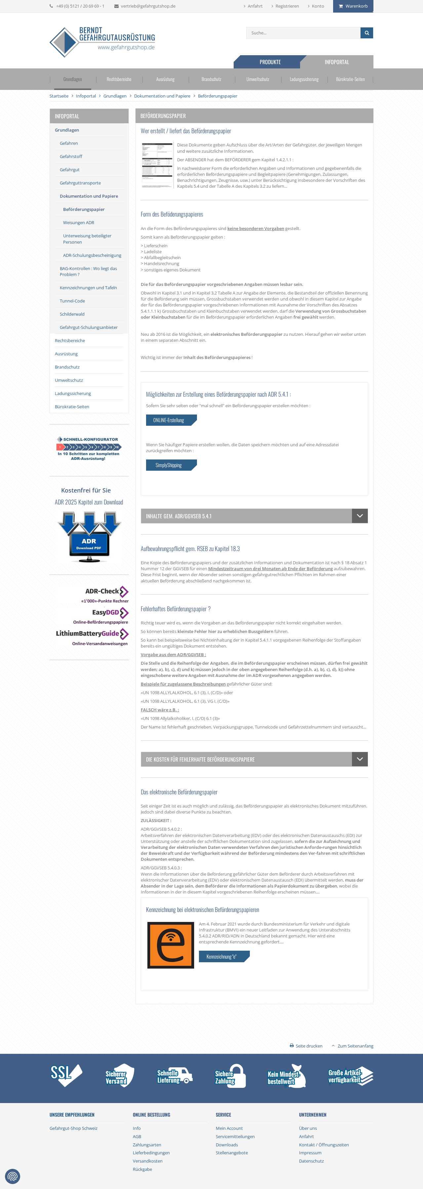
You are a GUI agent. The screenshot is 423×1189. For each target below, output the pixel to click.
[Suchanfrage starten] (366, 32)
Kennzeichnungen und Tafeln (88, 288)
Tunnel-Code (72, 301)
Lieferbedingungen (151, 1153)
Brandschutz (211, 78)
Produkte (270, 62)
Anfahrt (255, 6)
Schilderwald (72, 314)
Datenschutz (311, 1161)
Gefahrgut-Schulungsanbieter (89, 327)
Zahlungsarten (147, 1145)
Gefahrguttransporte (80, 183)
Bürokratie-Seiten (350, 78)
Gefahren (69, 143)
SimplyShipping (168, 464)
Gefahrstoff (71, 156)
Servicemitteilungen (235, 1136)
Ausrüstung (165, 78)
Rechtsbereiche (119, 78)
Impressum (310, 1153)
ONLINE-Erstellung (168, 419)
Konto (318, 6)
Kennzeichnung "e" (221, 956)
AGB (137, 1136)
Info (137, 1128)
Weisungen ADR (78, 222)
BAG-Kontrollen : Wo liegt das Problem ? (88, 271)
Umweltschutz (258, 78)
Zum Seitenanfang (355, 1046)
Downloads (227, 1145)
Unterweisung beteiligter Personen (87, 239)
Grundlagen (72, 78)
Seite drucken (309, 1046)
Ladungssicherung (304, 78)
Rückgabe (142, 1169)
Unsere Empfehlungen (72, 1115)
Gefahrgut (70, 170)
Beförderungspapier (84, 209)
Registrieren (287, 6)
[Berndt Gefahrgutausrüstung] (102, 43)
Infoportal (337, 62)
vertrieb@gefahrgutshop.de (148, 6)
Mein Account (229, 1128)
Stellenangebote (232, 1153)
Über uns (308, 1128)
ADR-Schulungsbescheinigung (92, 255)
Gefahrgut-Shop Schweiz (73, 1128)
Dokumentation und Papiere (89, 196)
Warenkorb (357, 6)
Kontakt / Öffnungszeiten (324, 1145)
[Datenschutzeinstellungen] (12, 1176)
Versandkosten (148, 1161)
